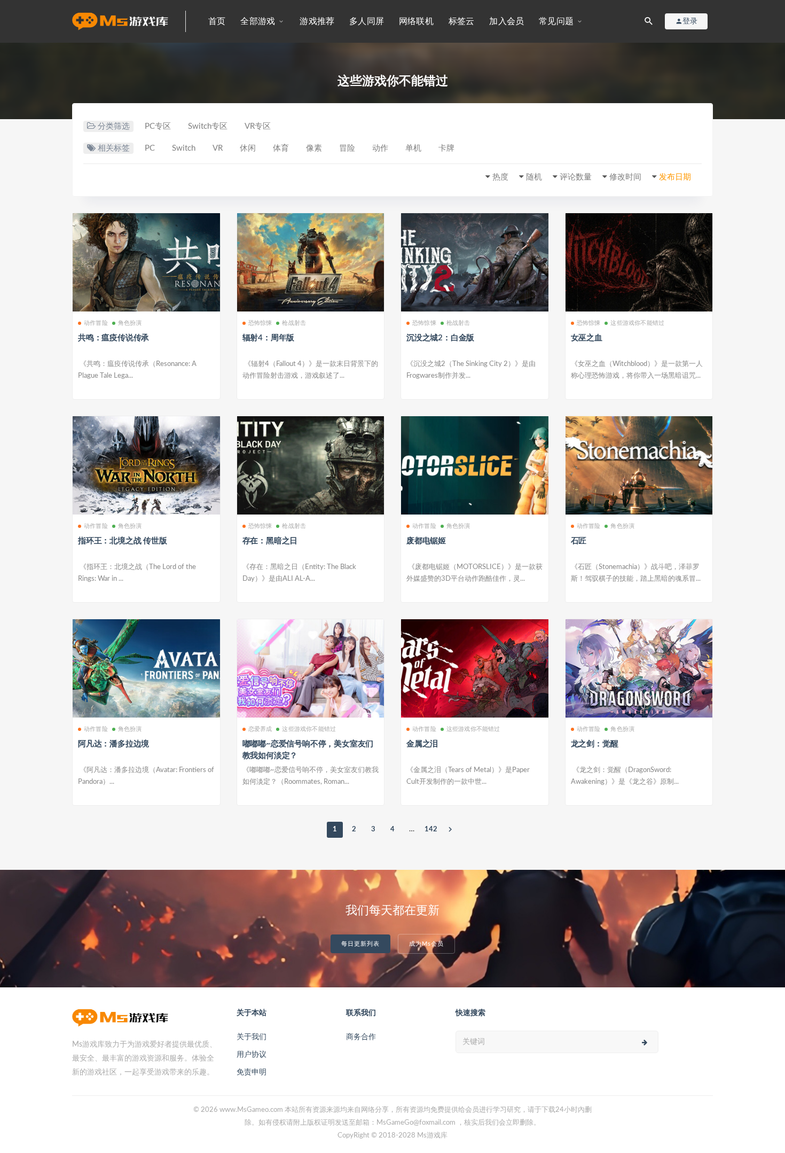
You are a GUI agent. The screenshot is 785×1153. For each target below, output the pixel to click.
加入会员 (506, 21)
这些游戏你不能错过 (637, 323)
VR (218, 148)
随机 (534, 177)
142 (431, 829)
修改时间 (625, 177)
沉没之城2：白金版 (440, 338)
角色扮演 (130, 323)
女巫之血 (586, 338)
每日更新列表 (360, 944)
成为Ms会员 (426, 944)
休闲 (248, 148)
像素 (314, 148)
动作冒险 (96, 323)
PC (150, 148)
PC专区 (158, 126)
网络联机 (416, 21)
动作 (380, 148)
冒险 (347, 148)
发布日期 (675, 177)
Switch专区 (207, 126)
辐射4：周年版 (268, 338)
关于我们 (251, 1037)
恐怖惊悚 (260, 323)
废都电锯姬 (426, 541)
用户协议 (251, 1054)
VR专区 (258, 126)
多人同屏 (366, 21)
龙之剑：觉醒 (594, 744)
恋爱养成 (260, 729)
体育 (281, 148)
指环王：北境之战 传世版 (122, 541)
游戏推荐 (317, 21)
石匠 (579, 541)
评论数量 (576, 177)
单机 (413, 148)
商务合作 (361, 1037)
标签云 (462, 21)
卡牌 (446, 148)
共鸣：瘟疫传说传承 (113, 338)
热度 (500, 177)
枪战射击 (294, 323)
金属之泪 (422, 744)
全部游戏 (257, 21)
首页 (216, 21)
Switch (183, 148)
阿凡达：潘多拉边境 (113, 744)
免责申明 (251, 1072)
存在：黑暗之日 (270, 541)
